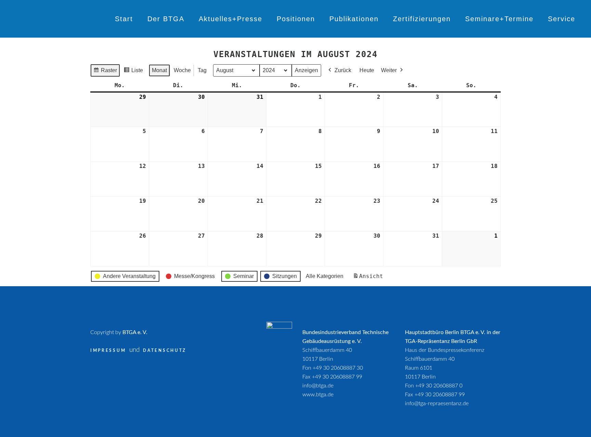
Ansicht (369, 278)
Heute (366, 70)
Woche (182, 70)
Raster (105, 72)
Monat (159, 70)
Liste (133, 72)
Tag (202, 70)
